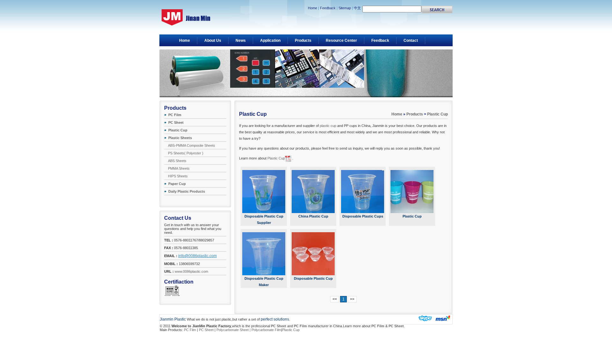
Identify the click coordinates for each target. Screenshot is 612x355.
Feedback (328, 8)
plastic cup (328, 126)
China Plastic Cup (313, 216)
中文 (357, 8)
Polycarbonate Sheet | (233, 330)
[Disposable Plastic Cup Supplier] (264, 191)
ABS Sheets (177, 161)
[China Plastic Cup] (313, 191)
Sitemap (345, 8)
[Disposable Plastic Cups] (362, 191)
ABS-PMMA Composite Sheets (191, 145)
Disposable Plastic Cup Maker (263, 282)
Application (270, 40)
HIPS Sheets (178, 176)
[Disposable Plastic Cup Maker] (264, 253)
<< (334, 299)
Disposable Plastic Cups (362, 216)
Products (303, 40)
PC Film (190, 330)
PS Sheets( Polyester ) (185, 153)
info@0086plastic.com (197, 256)
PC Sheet (206, 330)
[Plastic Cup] (412, 191)
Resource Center (341, 40)
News (241, 40)
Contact (411, 40)
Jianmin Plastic (173, 319)
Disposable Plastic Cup (313, 278)
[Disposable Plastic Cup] (313, 253)
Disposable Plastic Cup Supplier (263, 219)
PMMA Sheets (179, 168)
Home (312, 8)
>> (352, 299)
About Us (212, 40)
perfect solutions (275, 319)
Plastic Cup (437, 114)
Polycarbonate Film (266, 330)
